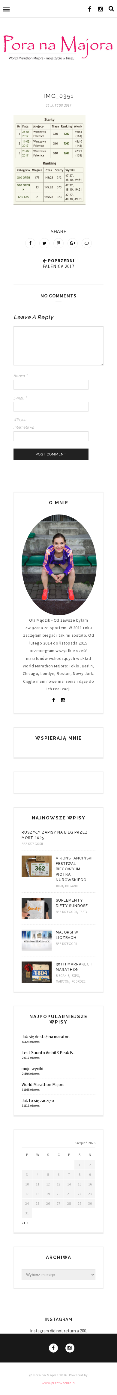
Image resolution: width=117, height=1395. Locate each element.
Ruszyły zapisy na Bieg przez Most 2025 (55, 835)
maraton (62, 981)
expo (75, 976)
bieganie (72, 886)
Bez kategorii (32, 844)
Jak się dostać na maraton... (47, 1036)
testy (83, 912)
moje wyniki (32, 1068)
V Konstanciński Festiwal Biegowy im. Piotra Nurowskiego (74, 869)
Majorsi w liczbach (67, 935)
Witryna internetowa (24, 423)
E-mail (20, 398)
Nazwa (21, 375)
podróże (78, 981)
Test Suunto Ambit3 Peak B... (49, 1052)
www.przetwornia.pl (59, 1383)
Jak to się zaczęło (38, 1100)
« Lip (25, 1223)
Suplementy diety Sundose (72, 903)
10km (59, 886)
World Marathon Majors (43, 1084)
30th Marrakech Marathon (74, 967)
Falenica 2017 (58, 266)
